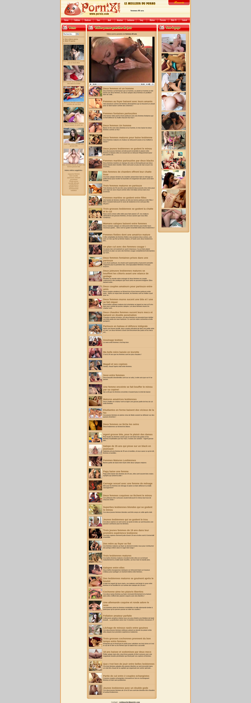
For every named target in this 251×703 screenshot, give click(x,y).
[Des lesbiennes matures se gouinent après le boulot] (95, 582)
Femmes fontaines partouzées (120, 113)
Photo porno (73, 181)
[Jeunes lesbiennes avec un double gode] (95, 690)
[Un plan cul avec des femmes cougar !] (95, 249)
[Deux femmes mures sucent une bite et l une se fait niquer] (95, 304)
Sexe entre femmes (114, 375)
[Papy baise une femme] (95, 473)
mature (152, 21)
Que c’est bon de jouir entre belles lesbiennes (128, 664)
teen (98, 21)
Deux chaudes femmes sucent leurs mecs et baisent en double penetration (128, 313)
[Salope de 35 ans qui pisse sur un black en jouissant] (95, 449)
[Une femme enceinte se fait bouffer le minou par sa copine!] (95, 389)
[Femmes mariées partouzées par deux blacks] (95, 163)
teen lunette (74, 176)
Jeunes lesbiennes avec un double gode (125, 688)
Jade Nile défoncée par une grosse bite (74, 145)
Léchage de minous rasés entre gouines (125, 628)
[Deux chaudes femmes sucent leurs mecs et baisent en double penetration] (95, 317)
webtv (173, 21)
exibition (74, 190)
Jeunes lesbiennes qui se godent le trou (125, 519)
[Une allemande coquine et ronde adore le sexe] (95, 606)
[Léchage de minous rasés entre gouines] (95, 630)
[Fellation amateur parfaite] (95, 618)
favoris (179, 2)
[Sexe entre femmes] (95, 377)
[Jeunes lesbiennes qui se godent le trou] (95, 521)
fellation (77, 21)
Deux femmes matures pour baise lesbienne (127, 137)
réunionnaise (73, 189)
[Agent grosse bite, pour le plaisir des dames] (95, 437)
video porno (66, 21)
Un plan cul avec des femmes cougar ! (124, 246)
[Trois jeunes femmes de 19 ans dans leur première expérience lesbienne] (95, 533)
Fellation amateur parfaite (117, 615)
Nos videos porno (71, 39)
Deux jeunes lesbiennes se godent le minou (127, 148)
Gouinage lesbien (113, 340)
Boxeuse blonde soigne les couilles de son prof (73, 103)
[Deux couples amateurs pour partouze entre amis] (95, 291)
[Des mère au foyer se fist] (95, 545)
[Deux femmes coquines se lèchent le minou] (95, 497)
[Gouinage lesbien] (95, 341)
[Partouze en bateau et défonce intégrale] (95, 329)
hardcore (87, 21)
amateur (120, 21)
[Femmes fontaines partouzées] (95, 115)
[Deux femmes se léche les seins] (95, 425)
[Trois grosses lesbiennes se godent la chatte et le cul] (95, 213)
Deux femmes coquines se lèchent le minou (127, 495)
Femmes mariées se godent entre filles (124, 197)
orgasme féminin (74, 174)
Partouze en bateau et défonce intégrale (125, 326)
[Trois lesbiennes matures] (95, 558)
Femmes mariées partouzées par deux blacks (128, 160)
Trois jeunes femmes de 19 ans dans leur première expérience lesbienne (126, 531)
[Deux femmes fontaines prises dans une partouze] (95, 262)
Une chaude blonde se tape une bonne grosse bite (73, 166)
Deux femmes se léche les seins (121, 424)
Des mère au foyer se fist (117, 543)
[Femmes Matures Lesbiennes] (95, 461)
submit (185, 21)
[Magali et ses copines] (95, 365)
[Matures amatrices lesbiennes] (95, 401)
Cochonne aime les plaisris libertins (123, 591)
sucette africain (73, 183)
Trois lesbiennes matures (117, 555)
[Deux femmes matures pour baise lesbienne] (95, 139)
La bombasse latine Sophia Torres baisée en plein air (74, 124)
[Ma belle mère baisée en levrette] (95, 353)
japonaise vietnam (73, 178)
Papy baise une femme (116, 471)
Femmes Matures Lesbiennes (119, 460)
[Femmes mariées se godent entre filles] (95, 200)
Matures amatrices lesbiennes (120, 399)
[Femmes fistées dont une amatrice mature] (95, 237)
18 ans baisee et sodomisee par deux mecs (127, 652)
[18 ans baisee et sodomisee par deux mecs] (95, 654)
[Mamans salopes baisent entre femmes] (95, 225)
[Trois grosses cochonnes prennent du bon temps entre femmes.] (95, 642)
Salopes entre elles (113, 567)
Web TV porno (70, 41)
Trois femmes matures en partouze (122, 185)
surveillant (73, 179)
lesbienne (130, 21)
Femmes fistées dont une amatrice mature (126, 234)
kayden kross (73, 187)
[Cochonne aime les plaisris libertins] (95, 594)
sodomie (109, 21)
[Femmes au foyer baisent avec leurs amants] (95, 103)
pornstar (163, 21)
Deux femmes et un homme (118, 88)
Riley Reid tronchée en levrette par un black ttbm (74, 62)
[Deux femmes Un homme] (95, 127)
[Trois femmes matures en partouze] (95, 188)
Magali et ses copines (115, 364)
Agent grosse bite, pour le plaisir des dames (128, 434)
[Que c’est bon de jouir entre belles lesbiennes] (95, 666)
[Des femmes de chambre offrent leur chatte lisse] (95, 176)
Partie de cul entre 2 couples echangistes (126, 676)
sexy (141, 21)
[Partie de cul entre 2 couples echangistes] (95, 678)
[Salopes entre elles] (95, 570)
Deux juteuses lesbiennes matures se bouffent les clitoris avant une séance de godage (126, 273)
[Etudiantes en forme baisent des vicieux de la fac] (95, 413)
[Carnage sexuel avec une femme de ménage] (95, 485)
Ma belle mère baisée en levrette (121, 352)
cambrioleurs (73, 185)
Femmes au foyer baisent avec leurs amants (127, 101)
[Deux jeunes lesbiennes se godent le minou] (95, 151)
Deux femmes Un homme (117, 125)
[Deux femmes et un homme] (95, 91)
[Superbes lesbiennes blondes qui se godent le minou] (95, 509)
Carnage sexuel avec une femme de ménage (127, 483)
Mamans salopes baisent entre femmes (125, 223)
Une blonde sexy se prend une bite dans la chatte (74, 82)
